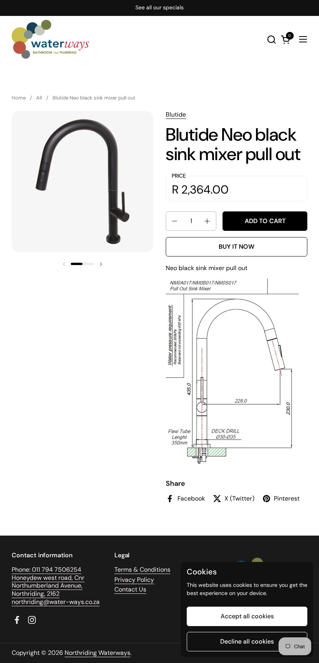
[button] (271, 39)
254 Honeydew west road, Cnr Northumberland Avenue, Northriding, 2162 (48, 581)
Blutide (176, 114)
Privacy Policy (134, 580)
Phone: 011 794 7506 (41, 569)
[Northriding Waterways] (50, 39)
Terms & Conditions (142, 569)
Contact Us (130, 589)
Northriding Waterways (97, 653)
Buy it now (236, 247)
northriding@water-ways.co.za (56, 602)
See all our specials (159, 7)
